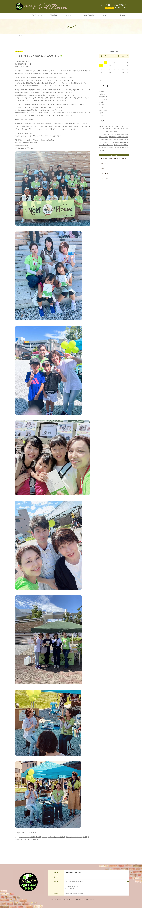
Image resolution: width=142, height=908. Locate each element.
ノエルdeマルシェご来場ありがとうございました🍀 (39, 56)
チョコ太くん (104, 163)
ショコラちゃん (105, 173)
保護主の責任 (107, 134)
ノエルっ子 (105, 131)
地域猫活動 (116, 142)
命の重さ (111, 139)
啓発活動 (38, 837)
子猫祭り (122, 142)
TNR (117, 126)
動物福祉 (101, 91)
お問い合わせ (122, 15)
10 (101, 66)
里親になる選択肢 (59, 837)
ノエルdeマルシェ (24, 837)
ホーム (20, 15)
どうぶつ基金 (104, 178)
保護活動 (32, 837)
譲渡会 (85, 837)
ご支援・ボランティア (71, 15)
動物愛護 (101, 102)
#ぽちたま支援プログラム (106, 126)
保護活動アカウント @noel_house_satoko (74, 893)
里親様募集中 (103, 97)
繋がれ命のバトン (108, 145)
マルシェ (44, 837)
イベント (51, 837)
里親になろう (103, 110)
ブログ (104, 15)
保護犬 (118, 134)
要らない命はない (33, 839)
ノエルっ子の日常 (114, 131)
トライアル (102, 105)
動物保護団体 (112, 137)
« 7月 (100, 81)
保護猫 (101, 113)
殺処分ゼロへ (70, 837)
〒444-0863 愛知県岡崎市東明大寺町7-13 (74, 881)
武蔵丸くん (104, 168)
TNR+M (121, 126)
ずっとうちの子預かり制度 (88, 15)
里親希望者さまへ (54, 15)
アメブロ (105, 129)
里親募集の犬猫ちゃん (37, 15)
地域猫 (121, 139)
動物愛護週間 (104, 139)
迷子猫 (101, 147)
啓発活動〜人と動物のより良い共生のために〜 (114, 158)
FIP (115, 126)
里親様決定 (102, 94)
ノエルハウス (78, 837)
